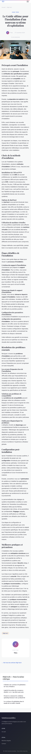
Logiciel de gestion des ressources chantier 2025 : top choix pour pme (14, 691)
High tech (9, 7)
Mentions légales (6, 740)
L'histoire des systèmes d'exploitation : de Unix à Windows (15, 685)
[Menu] (27, 1)
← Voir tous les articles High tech (11, 662)
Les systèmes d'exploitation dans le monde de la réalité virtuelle (14, 702)
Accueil (3, 7)
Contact (4, 743)
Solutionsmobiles (9, 718)
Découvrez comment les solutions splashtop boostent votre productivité (14, 696)
